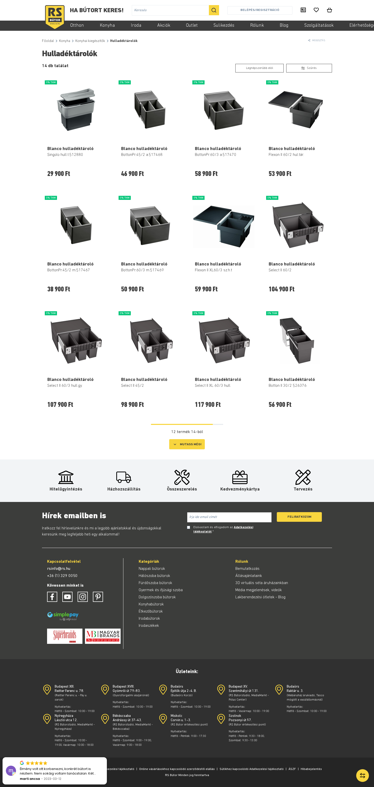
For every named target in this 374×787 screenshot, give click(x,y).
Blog (284, 25)
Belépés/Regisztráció (259, 10)
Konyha (107, 25)
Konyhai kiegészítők (90, 41)
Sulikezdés (223, 25)
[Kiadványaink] (303, 10)
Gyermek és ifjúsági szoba (161, 590)
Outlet (192, 25)
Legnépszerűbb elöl (259, 68)
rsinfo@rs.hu (58, 569)
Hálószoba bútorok (154, 576)
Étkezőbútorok (151, 612)
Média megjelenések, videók (258, 590)
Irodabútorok (149, 619)
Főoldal (48, 41)
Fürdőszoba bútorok (155, 583)
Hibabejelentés (311, 769)
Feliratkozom (299, 516)
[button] (106, 757)
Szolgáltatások (319, 25)
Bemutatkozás (247, 569)
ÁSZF (292, 769)
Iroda (136, 25)
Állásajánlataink (248, 576)
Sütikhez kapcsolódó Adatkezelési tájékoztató (252, 769)
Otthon (77, 25)
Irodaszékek (149, 626)
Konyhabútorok (151, 604)
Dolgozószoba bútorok (157, 597)
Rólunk (257, 25)
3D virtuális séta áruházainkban (261, 583)
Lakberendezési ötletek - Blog (260, 597)
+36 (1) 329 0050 (62, 576)
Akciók (163, 25)
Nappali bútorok (152, 569)
